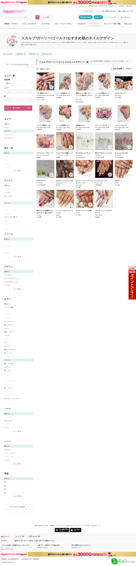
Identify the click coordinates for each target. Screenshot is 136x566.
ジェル (6, 127)
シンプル (7, 192)
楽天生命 (121, 6)
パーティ (7, 460)
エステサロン (45, 24)
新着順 (128, 68)
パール (6, 427)
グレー (6, 328)
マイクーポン (112, 17)
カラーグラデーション (12, 278)
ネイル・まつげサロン (29, 24)
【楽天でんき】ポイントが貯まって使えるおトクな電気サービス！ (34, 540)
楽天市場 (129, 6)
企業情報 (4, 559)
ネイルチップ (8, 138)
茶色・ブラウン (9, 332)
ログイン (98, 17)
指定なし (7, 124)
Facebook (94, 525)
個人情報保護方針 (13, 559)
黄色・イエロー (9, 349)
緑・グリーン (8, 388)
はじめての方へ (88, 11)
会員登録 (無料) (85, 17)
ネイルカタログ (94, 24)
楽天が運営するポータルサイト (81, 545)
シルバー (7, 367)
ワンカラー (8, 275)
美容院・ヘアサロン (11, 24)
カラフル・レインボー (12, 399)
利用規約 (52, 525)
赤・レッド (8, 353)
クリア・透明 (8, 307)
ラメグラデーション (11, 282)
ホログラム (8, 420)
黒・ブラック (8, 325)
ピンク (6, 342)
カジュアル (8, 196)
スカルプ (32, 28)
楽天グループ (113, 6)
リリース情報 (85, 525)
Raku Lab (128, 24)
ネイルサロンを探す (17, 507)
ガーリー (39, 28)
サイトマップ (60, 525)
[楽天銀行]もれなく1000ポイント (97, 6)
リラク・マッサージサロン (63, 24)
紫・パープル (8, 363)
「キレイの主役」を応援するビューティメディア (15, 545)
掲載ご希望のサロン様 (125, 11)
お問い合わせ (70, 525)
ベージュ (7, 335)
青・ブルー (8, 370)
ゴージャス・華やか (11, 217)
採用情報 (36, 559)
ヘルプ (97, 11)
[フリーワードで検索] (37, 17)
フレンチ (7, 285)
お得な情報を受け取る (108, 11)
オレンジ (7, 346)
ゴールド (45, 54)
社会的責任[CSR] (26, 559)
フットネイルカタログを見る (17, 65)
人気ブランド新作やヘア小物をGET (48, 545)
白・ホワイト (8, 321)
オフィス (7, 449)
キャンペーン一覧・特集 (112, 24)
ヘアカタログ (80, 24)
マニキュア (8, 134)
